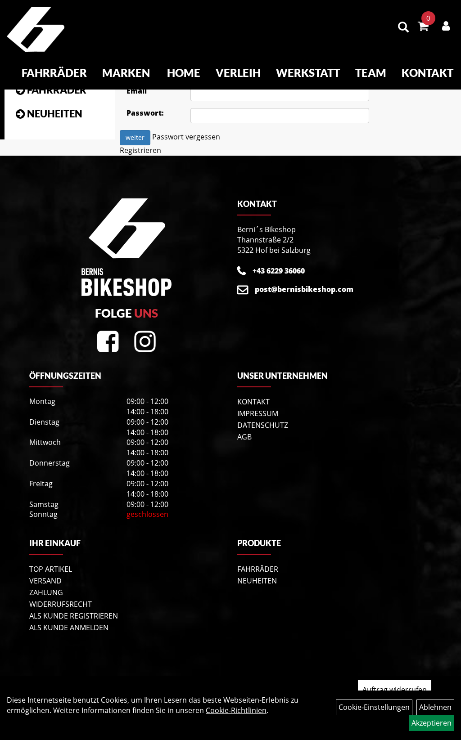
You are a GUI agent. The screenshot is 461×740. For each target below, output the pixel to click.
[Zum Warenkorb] (423, 27)
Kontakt (427, 72)
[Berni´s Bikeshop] (35, 29)
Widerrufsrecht (60, 604)
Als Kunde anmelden (68, 627)
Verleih (238, 72)
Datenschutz (262, 425)
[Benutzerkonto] (446, 26)
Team (370, 72)
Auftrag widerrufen (394, 690)
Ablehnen (435, 707)
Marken (126, 72)
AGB (244, 437)
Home (183, 72)
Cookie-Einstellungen (374, 707)
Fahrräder (54, 72)
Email (137, 91)
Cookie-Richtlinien (236, 710)
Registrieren (140, 150)
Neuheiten (54, 114)
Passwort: (145, 113)
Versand (45, 581)
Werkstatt (308, 72)
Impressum (257, 413)
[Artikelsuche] (403, 27)
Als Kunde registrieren (73, 616)
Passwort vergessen (186, 137)
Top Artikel (50, 569)
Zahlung (46, 592)
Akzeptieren (431, 723)
